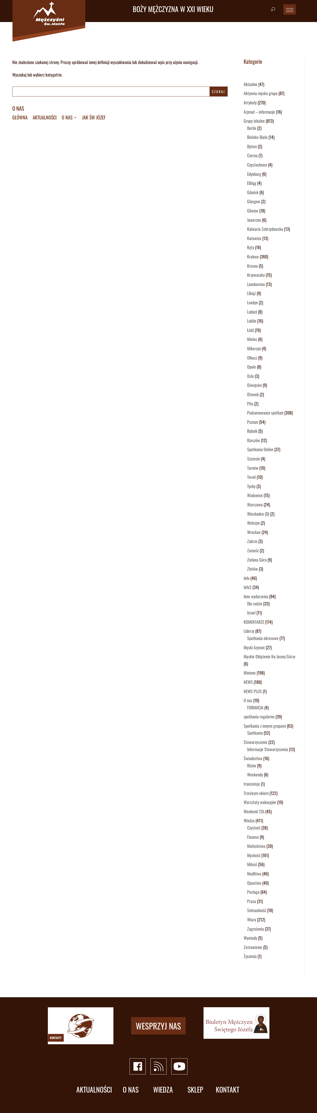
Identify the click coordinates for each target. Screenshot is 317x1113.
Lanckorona (256, 284)
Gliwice (252, 211)
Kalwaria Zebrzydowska (265, 229)
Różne (251, 765)
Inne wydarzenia (256, 596)
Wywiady (250, 938)
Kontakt (227, 1089)
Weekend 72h (254, 811)
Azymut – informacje (259, 112)
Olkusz (252, 358)
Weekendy (255, 775)
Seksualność (256, 910)
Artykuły (250, 103)
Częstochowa (257, 165)
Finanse (253, 837)
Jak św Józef (94, 118)
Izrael (251, 613)
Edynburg (254, 174)
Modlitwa (254, 874)
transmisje (252, 784)
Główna (20, 118)
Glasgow (253, 201)
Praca (251, 901)
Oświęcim (254, 385)
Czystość (253, 828)
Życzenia (250, 956)
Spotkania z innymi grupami (265, 726)
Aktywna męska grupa (261, 93)
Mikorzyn (254, 348)
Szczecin (253, 459)
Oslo (250, 376)
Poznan (252, 422)
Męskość (253, 855)
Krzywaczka (256, 275)
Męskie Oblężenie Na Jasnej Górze (269, 656)
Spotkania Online (260, 449)
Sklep (195, 1089)
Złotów (252, 569)
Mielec (252, 339)
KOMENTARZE (254, 622)
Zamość (253, 550)
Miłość (252, 864)
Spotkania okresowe (262, 638)
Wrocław (254, 532)
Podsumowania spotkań (265, 413)
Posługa (253, 892)
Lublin (251, 321)
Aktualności (45, 118)
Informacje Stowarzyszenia (267, 749)
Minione (250, 673)
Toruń (251, 477)
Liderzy (249, 631)
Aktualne (250, 84)
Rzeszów (253, 440)
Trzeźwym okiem (256, 793)
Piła (250, 404)
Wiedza (249, 820)
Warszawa (255, 505)
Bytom (252, 146)
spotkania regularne (259, 717)
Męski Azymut (254, 647)
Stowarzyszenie (255, 742)
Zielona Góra (257, 560)
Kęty (250, 247)
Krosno (252, 266)
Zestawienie (253, 947)
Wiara (251, 920)
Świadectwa (253, 758)
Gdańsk (253, 192)
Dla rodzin (254, 604)
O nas (18, 108)
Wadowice (255, 495)
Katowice (254, 238)
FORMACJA (255, 707)
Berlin (251, 128)
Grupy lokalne (254, 121)
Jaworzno (254, 220)
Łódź (250, 330)
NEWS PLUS (253, 691)
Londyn (252, 302)
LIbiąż (251, 293)
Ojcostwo (254, 883)
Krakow (253, 257)
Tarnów (252, 468)
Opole (251, 367)
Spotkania (255, 733)
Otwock (253, 394)
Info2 (248, 587)
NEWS (248, 682)
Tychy (251, 486)
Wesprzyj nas (158, 1026)
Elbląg (251, 183)
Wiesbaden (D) (258, 514)
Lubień (252, 312)
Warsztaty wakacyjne (260, 802)
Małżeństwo (256, 846)
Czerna (252, 155)
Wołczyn (253, 523)
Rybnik (252, 431)
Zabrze (252, 541)
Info (246, 578)
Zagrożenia (255, 929)
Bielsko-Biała (257, 137)
